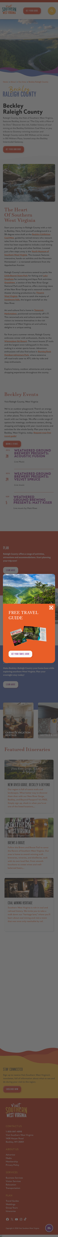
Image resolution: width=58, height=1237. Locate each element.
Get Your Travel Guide (20, 654)
